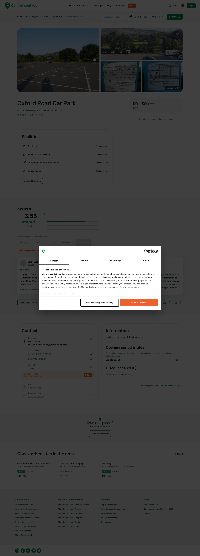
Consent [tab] (54, 261)
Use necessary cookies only (99, 302)
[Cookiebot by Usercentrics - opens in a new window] (146, 251)
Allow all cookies (139, 302)
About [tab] (146, 260)
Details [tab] (84, 260)
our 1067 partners (59, 274)
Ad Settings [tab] (115, 260)
